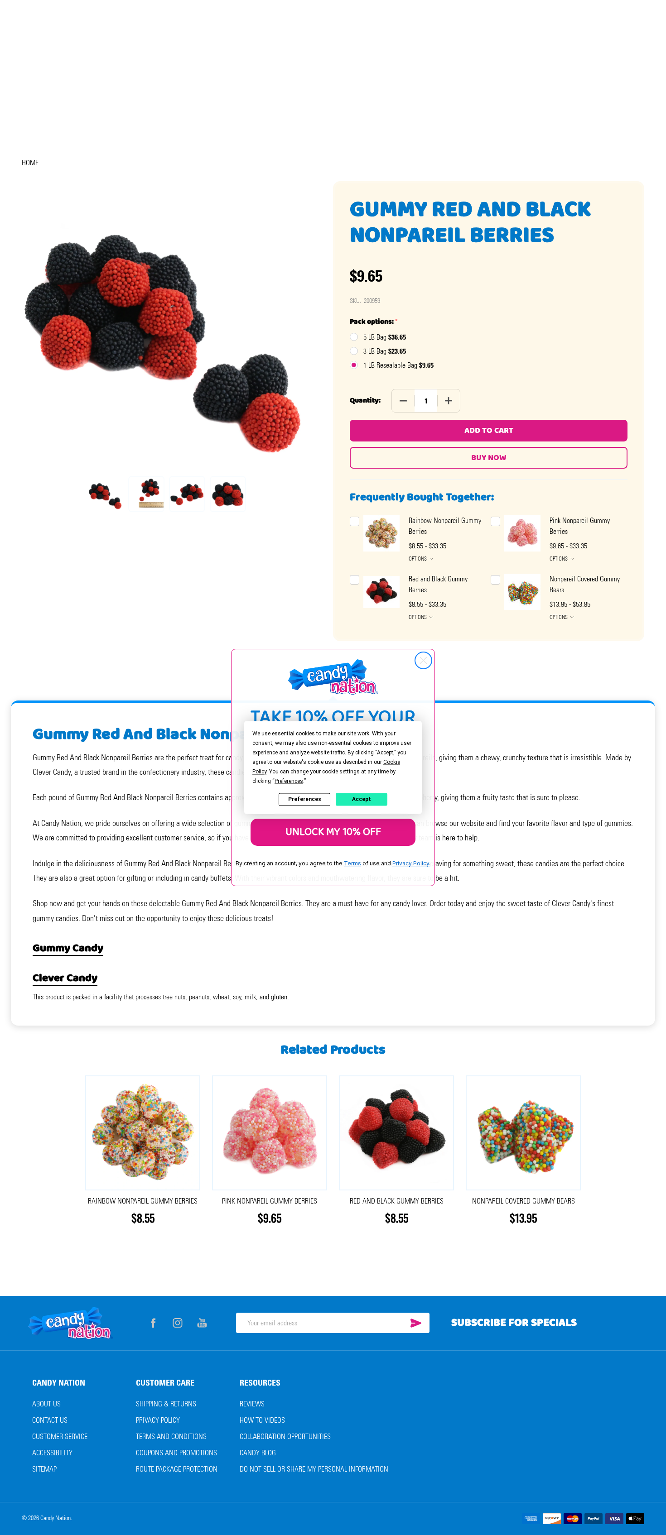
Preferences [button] (289, 781)
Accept (361, 799)
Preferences (304, 799)
